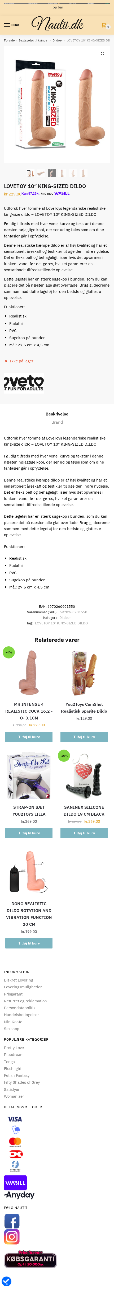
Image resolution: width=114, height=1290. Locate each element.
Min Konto (13, 1021)
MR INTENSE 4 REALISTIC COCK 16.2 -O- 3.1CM (28, 711)
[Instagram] (57, 1237)
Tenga (9, 1061)
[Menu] (7, 25)
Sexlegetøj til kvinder (34, 40)
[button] (103, 54)
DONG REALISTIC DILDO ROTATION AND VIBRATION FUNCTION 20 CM (29, 914)
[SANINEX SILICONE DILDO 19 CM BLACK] (84, 775)
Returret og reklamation (25, 1000)
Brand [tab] (57, 422)
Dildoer (57, 40)
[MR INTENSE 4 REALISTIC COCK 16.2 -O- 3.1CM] (28, 672)
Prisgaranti (14, 994)
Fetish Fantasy (16, 1075)
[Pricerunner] (57, 1259)
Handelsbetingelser (21, 1014)
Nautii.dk (57, 25)
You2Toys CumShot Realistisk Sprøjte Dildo (84, 708)
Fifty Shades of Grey (22, 1082)
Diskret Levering (18, 980)
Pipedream (14, 1054)
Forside (9, 40)
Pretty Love (14, 1047)
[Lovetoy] (24, 383)
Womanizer (14, 1096)
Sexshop (11, 1028)
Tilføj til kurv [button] (29, 737)
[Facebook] (57, 1221)
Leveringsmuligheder (23, 986)
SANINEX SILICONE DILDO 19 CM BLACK (84, 811)
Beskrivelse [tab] (57, 414)
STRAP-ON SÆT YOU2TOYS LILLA (29, 811)
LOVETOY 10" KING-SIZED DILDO (61, 623)
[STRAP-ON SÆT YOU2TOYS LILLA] (28, 775)
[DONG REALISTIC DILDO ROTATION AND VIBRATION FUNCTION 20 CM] (28, 872)
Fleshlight (12, 1068)
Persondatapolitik (20, 1007)
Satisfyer (12, 1089)
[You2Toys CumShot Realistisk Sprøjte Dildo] (84, 672)
